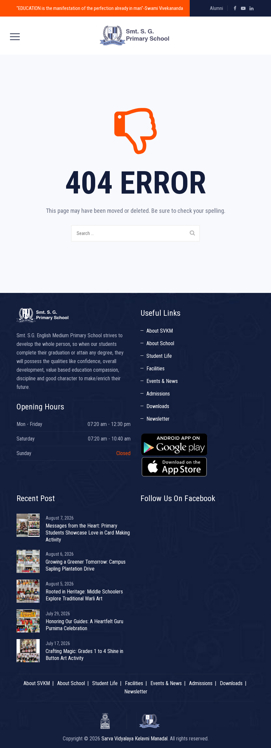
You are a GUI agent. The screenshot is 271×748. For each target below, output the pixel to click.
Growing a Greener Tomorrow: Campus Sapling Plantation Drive (86, 565)
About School (160, 343)
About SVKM (159, 331)
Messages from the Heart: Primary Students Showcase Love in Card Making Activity (88, 533)
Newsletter (158, 419)
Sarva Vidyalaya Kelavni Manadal (134, 738)
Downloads (157, 406)
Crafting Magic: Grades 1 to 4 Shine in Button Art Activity (84, 654)
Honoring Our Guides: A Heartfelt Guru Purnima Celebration (84, 624)
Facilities (155, 368)
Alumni (216, 8)
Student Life (159, 356)
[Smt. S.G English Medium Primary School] (135, 36)
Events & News (162, 381)
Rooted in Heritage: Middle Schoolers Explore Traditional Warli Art (84, 595)
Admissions (158, 394)
